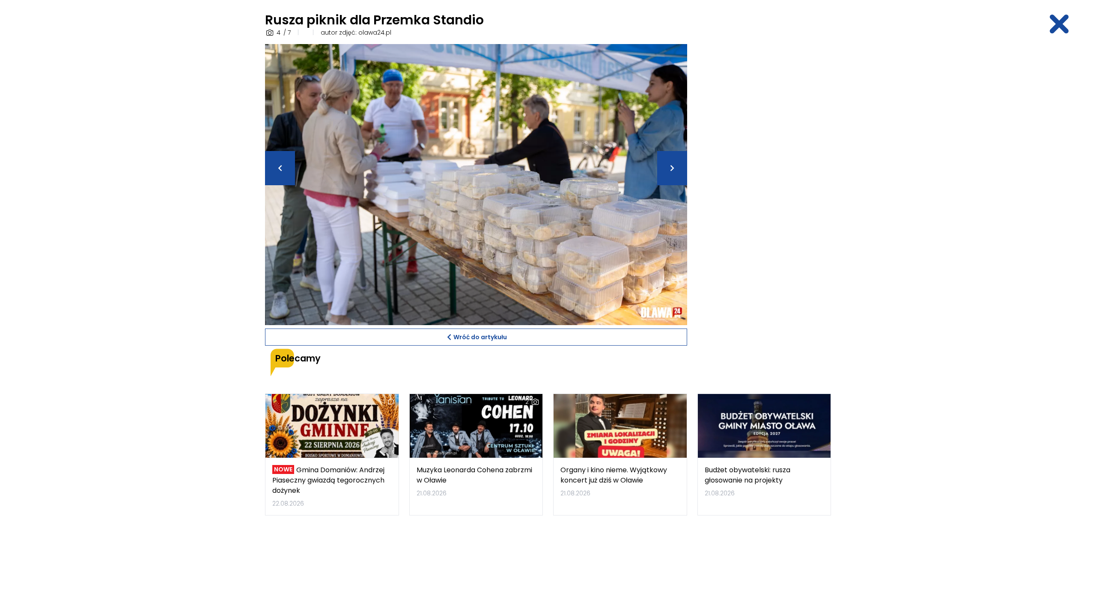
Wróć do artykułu (480, 337)
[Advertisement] (764, 172)
